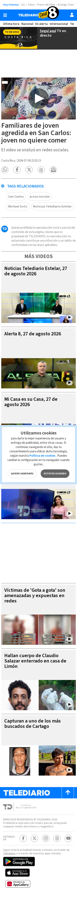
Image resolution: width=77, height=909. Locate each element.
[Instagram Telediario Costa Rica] (45, 838)
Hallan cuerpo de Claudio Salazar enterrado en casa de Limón (35, 661)
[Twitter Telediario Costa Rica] (34, 838)
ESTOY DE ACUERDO (55, 473)
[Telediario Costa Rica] (38, 15)
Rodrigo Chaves (67, 5)
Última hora (11, 24)
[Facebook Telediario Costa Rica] (23, 838)
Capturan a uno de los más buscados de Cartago (32, 723)
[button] (4, 169)
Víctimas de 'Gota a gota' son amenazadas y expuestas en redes (34, 595)
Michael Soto (17, 206)
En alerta (41, 24)
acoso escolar (39, 196)
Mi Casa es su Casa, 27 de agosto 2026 (30, 402)
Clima (31, 5)
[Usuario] (72, 15)
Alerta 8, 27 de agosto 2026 (32, 333)
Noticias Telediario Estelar (52, 206)
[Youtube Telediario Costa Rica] (68, 838)
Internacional (59, 24)
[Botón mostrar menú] (5, 15)
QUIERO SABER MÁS (22, 473)
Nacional (27, 24)
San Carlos (16, 196)
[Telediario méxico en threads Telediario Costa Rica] (57, 838)
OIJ (23, 5)
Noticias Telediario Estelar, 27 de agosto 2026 (35, 271)
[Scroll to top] (68, 792)
